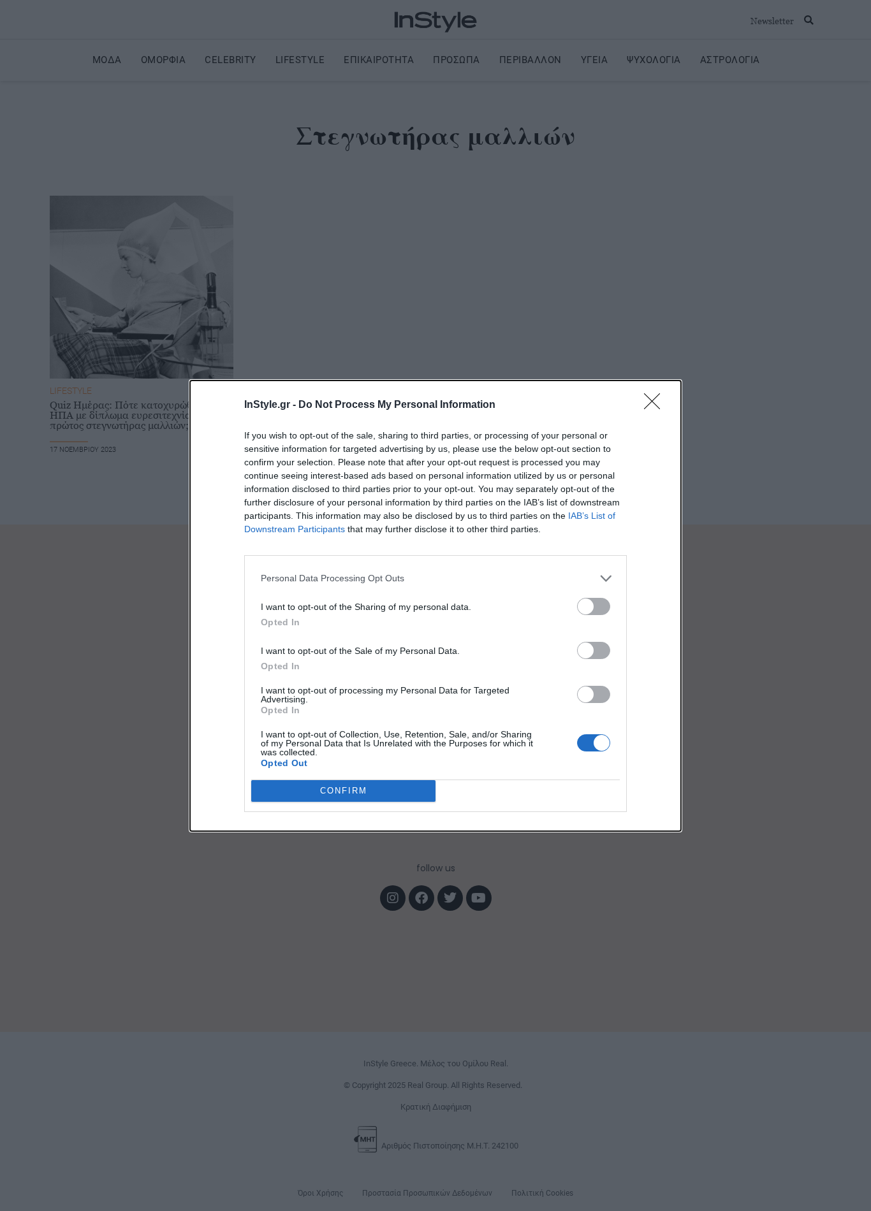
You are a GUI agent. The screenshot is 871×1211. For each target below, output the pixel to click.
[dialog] (435, 606)
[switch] (593, 606)
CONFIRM (343, 790)
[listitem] (435, 578)
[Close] (656, 405)
